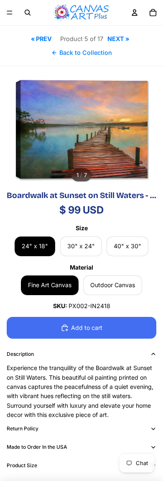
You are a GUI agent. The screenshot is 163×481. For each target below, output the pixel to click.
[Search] (27, 12)
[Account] (134, 12)
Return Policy (22, 428)
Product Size (22, 465)
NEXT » (118, 38)
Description (20, 354)
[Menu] (9, 12)
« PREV (41, 38)
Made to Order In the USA (37, 447)
